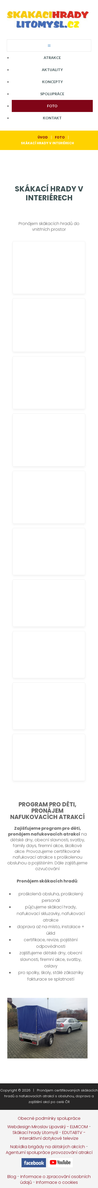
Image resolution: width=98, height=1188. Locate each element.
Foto (52, 106)
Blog (11, 1177)
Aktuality (52, 69)
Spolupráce (52, 94)
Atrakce (52, 57)
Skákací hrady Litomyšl (35, 1133)
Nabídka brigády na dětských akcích (47, 1147)
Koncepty (52, 81)
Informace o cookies (57, 1182)
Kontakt (52, 118)
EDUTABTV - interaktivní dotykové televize (52, 1135)
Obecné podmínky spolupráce (49, 1118)
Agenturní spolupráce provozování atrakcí (49, 1152)
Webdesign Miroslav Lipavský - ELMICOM (47, 1127)
